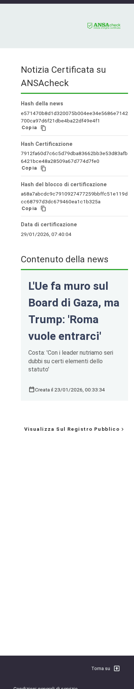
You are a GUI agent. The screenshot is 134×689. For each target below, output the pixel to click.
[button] (117, 668)
